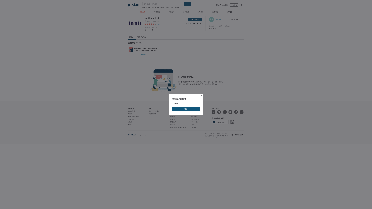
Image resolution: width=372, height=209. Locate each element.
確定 (186, 109)
